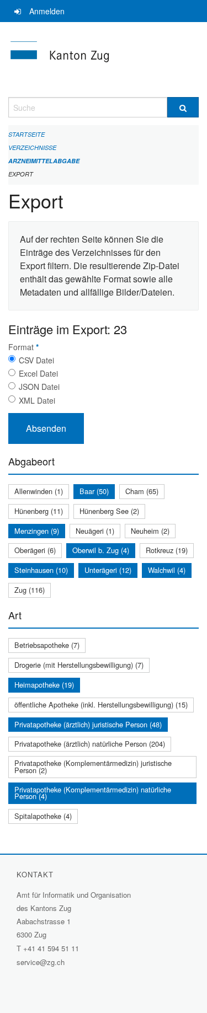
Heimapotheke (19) (44, 684)
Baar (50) (94, 491)
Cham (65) (141, 491)
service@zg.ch (41, 962)
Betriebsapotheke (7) (46, 645)
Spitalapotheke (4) (43, 816)
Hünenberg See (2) (109, 511)
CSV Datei (36, 360)
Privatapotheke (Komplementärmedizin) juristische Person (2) (93, 766)
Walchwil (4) (166, 570)
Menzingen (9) (36, 531)
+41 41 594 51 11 (51, 948)
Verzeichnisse (32, 147)
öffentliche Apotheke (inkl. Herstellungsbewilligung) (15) (101, 704)
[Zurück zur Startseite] (103, 59)
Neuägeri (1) (95, 531)
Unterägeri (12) (107, 570)
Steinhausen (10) (41, 570)
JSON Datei (39, 386)
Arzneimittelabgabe (43, 161)
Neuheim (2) (150, 531)
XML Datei (37, 400)
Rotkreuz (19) (167, 550)
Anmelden (47, 11)
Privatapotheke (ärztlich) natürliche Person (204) (89, 743)
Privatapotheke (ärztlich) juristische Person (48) (88, 724)
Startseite (26, 134)
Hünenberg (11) (38, 511)
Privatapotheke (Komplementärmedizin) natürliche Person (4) (92, 793)
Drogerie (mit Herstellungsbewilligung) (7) (79, 665)
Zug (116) (29, 590)
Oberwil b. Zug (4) (100, 550)
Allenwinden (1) (38, 491)
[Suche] (183, 107)
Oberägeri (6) (35, 550)
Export (20, 174)
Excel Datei (38, 373)
